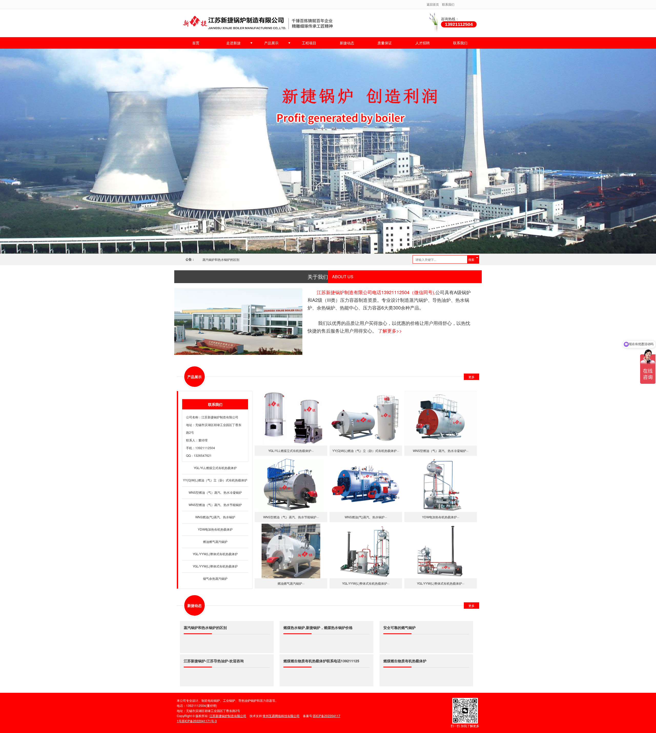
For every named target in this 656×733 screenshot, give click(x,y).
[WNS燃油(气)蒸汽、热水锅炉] (366, 484)
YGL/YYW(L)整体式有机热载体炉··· (365, 583)
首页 (195, 42)
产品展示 (271, 42)
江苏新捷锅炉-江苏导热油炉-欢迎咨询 (214, 660)
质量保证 (384, 42)
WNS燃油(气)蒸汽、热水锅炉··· (366, 517)
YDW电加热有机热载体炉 (215, 529)
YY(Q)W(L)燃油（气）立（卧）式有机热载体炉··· (365, 450)
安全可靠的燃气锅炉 (399, 627)
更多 (471, 377)
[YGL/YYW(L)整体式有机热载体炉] (366, 551)
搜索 (471, 259)
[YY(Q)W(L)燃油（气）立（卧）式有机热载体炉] (366, 418)
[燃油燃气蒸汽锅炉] (291, 551)
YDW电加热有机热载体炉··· (440, 517)
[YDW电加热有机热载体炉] (440, 484)
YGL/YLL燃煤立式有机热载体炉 (215, 468)
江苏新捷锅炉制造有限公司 (219, 417)
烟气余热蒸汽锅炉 (215, 578)
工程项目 (309, 42)
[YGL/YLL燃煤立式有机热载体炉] (291, 418)
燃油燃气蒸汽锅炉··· (291, 583)
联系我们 (448, 4)
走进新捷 (233, 42)
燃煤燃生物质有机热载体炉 (404, 660)
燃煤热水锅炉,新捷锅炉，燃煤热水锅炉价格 (318, 627)
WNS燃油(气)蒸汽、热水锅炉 (215, 517)
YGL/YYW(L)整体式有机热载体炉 (215, 554)
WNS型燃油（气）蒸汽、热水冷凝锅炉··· (440, 450)
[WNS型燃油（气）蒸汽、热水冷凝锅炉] (440, 418)
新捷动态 (347, 42)
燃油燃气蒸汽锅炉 (215, 541)
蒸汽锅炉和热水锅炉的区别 (220, 259)
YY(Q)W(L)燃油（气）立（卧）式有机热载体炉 (215, 480)
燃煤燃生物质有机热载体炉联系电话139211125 (321, 660)
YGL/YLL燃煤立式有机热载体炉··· (291, 450)
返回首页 (433, 4)
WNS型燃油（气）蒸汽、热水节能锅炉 (215, 504)
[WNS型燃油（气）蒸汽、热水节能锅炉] (291, 484)
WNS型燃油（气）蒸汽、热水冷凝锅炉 (215, 492)
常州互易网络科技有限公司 (281, 716)
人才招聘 (422, 42)
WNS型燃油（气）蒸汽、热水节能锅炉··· (291, 517)
